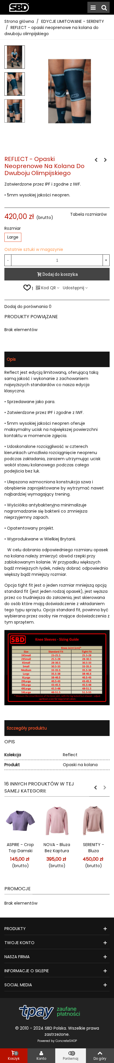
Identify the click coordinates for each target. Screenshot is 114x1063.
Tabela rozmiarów (88, 214)
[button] (95, 787)
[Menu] (93, 7)
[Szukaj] (104, 7)
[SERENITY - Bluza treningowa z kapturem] (93, 820)
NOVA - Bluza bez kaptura (57, 848)
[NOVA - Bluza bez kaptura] (57, 820)
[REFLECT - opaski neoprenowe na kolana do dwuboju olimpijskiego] (70, 134)
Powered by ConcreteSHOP (57, 1041)
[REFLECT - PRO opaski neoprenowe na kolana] (95, 159)
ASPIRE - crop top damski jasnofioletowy (20, 851)
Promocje (17, 888)
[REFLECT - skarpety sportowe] (105, 159)
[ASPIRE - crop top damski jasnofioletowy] (20, 820)
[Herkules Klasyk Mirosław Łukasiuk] (19, 7)
